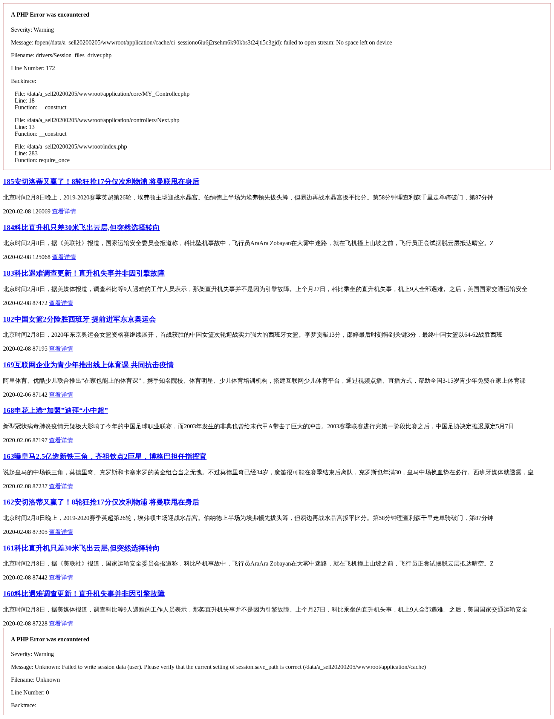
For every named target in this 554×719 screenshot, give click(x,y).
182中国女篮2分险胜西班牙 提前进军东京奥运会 (79, 319)
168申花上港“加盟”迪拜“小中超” (55, 410)
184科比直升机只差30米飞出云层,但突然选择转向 (81, 227)
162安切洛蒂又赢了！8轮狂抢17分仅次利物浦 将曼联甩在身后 (101, 502)
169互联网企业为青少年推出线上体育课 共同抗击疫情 (88, 365)
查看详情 (64, 211)
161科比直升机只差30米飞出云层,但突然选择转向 (81, 548)
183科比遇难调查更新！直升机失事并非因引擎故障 (84, 273)
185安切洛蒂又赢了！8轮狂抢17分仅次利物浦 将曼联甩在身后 (101, 181)
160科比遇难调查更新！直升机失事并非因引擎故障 (84, 594)
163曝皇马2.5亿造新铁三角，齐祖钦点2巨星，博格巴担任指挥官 (105, 456)
